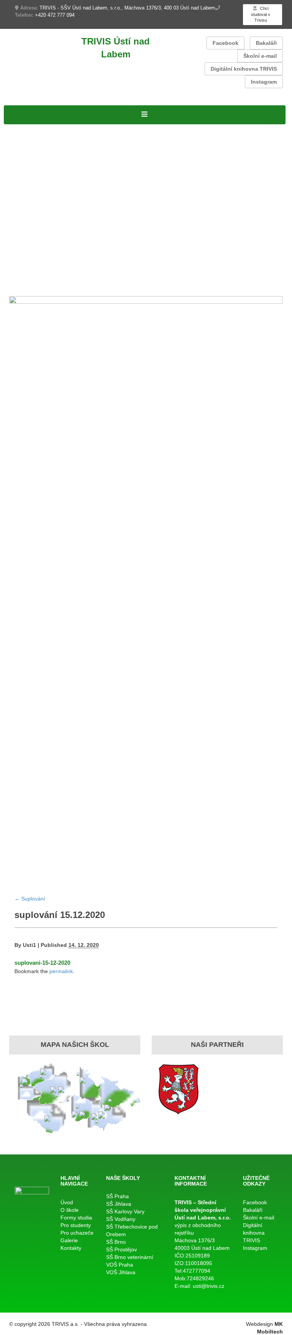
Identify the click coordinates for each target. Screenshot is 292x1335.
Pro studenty (23, 178)
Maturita (16, 197)
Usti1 (29, 945)
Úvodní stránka (27, 129)
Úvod (66, 1202)
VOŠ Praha (119, 1265)
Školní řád (127, 187)
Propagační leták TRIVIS (111, 266)
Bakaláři (266, 43)
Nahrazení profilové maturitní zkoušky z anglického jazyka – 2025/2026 (111, 226)
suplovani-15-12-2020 (42, 962)
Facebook (225, 43)
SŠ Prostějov (121, 1249)
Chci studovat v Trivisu (260, 14)
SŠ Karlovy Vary (125, 1211)
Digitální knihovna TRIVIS (244, 69)
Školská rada (105, 168)
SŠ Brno (116, 1242)
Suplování (97, 187)
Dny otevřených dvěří (232, 266)
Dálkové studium (211, 158)
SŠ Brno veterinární (129, 1257)
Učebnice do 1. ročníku (189, 275)
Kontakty (39, 285)
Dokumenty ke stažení (187, 236)
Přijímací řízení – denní (39, 266)
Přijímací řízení (26, 168)
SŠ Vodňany (120, 1219)
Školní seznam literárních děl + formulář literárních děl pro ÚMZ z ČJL (110, 216)
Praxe (13, 236)
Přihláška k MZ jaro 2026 (118, 207)
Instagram (264, 82)
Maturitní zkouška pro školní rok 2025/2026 (221, 207)
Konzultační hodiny (71, 236)
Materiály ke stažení (155, 168)
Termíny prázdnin (126, 236)
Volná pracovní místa (118, 139)
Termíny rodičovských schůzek (50, 246)
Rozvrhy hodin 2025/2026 (43, 187)
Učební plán (67, 168)
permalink (61, 971)
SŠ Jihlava (118, 1204)
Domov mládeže (249, 275)
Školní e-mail (260, 56)
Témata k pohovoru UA (39, 275)
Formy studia (23, 148)
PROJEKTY (68, 129)
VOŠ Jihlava (120, 1272)
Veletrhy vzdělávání (103, 275)
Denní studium (26, 158)
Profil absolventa (174, 266)
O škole (97, 129)
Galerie (15, 285)
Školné (32, 236)
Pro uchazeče (25, 256)
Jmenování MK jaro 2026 (42, 207)
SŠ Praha (117, 1196)
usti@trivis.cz (208, 1286)
